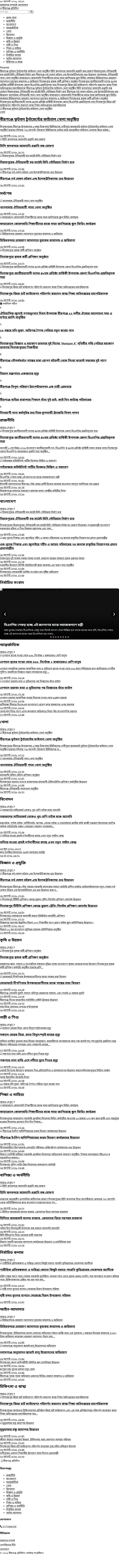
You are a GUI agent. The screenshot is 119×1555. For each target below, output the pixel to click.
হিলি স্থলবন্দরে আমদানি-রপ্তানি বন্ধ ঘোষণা (72, 71)
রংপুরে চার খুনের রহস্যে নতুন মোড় (17, 1371)
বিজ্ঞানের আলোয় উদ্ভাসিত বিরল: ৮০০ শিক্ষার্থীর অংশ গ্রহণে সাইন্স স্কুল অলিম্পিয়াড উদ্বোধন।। (47, 924)
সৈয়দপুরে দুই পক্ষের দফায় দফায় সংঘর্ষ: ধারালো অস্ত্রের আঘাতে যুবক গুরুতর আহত (42, 560)
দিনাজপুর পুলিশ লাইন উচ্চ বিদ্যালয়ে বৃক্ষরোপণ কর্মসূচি (27, 1166)
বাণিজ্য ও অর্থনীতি (15, 52)
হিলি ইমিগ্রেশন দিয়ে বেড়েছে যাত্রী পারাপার (21, 1237)
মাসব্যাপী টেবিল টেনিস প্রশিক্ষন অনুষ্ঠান (20, 777)
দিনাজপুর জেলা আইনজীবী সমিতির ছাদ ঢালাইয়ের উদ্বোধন (30, 1364)
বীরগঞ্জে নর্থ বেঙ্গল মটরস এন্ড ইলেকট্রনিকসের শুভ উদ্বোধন (66, 75)
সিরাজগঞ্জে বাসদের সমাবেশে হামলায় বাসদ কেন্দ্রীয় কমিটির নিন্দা (33, 492)
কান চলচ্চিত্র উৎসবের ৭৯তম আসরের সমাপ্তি (22, 854)
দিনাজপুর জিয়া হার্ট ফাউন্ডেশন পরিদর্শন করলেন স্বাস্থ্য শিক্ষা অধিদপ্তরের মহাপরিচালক (57, 103)
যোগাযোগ (23, 5)
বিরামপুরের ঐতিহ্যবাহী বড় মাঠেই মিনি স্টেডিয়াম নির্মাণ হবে (36, 92)
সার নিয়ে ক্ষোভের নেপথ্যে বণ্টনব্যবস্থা (19, 1008)
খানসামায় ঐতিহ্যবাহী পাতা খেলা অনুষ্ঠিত (29, 95)
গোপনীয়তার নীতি (8, 1545)
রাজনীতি (10, 21)
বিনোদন (10, 35)
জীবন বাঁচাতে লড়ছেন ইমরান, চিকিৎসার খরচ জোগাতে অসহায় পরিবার (35, 1441)
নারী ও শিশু (12, 45)
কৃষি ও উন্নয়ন (13, 41)
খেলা (8, 31)
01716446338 (9, 1526)
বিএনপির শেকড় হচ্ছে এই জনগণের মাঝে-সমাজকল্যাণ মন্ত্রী (30, 479)
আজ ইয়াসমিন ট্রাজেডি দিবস (14, 1079)
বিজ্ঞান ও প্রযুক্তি (14, 38)
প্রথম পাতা (11, 18)
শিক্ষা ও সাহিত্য (13, 48)
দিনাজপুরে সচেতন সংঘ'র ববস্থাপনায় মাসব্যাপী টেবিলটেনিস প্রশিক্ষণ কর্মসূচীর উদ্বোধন (43, 783)
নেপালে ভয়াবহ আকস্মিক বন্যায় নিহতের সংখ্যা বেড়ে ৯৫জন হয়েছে (33, 699)
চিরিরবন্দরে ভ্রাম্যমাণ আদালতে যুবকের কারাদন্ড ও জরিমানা (39, 98)
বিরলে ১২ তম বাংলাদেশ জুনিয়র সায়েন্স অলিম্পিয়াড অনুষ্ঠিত (30, 931)
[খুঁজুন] (31, 11)
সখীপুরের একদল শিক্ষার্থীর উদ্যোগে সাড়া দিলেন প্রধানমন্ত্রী (29, 1455)
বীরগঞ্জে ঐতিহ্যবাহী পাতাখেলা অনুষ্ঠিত (19, 790)
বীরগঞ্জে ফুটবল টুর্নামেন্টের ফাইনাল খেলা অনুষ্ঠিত (25, 71)
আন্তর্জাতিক (12, 28)
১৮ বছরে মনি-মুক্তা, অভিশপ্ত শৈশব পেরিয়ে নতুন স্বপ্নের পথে (30, 1086)
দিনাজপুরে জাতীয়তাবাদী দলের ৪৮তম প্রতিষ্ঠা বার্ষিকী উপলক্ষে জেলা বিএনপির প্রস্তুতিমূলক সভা (48, 102)
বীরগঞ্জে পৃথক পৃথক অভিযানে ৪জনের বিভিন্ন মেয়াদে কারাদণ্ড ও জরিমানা (37, 1378)
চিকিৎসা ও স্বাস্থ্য (14, 62)
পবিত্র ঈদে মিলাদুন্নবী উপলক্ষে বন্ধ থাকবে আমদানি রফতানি (30, 1230)
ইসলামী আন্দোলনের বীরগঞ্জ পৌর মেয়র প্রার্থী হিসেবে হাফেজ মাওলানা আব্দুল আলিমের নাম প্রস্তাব (49, 486)
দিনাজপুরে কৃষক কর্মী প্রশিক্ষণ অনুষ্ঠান (58, 81)
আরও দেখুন (6, 428)
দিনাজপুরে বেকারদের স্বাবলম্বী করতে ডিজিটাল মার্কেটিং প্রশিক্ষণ (32, 917)
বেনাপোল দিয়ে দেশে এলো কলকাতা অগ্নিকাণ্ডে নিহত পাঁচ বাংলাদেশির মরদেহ (38, 713)
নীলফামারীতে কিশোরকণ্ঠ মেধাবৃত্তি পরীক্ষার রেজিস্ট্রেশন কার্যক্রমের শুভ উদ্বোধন (40, 1149)
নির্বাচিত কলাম (13, 55)
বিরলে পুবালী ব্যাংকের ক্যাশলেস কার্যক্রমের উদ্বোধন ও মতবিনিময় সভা (35, 1243)
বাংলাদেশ (11, 24)
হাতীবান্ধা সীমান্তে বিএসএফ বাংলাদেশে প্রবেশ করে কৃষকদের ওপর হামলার (37, 706)
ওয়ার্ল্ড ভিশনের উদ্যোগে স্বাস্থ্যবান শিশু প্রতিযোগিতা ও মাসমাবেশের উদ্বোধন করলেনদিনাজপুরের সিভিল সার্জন (55, 1072)
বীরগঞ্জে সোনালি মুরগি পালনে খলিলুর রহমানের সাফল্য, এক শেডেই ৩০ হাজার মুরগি (42, 995)
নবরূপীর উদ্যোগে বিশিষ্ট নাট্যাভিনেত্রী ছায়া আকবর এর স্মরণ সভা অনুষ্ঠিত (37, 567)
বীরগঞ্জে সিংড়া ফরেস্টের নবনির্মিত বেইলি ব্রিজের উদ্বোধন (29, 1001)
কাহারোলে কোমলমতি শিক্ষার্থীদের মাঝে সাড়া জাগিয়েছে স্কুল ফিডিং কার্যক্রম (57, 78)
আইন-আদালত (13, 58)
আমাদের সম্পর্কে (8, 5)
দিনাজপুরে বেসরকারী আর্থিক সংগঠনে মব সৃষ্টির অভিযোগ (29, 573)
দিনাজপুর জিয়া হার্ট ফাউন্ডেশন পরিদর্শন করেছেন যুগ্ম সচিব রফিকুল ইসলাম (38, 1448)
